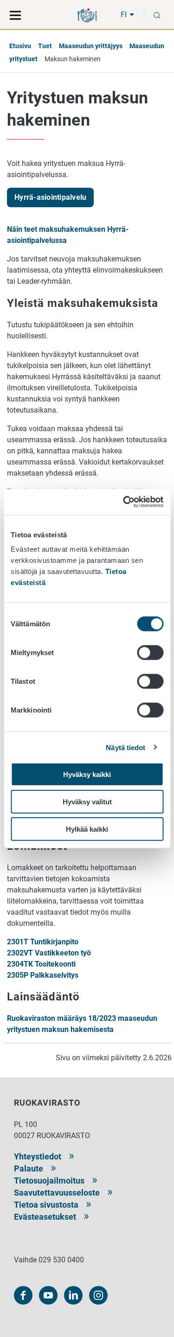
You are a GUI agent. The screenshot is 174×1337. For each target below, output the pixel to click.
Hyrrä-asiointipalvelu (50, 197)
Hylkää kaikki (87, 829)
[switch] (150, 652)
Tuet (45, 46)
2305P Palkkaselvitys (42, 975)
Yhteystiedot (37, 1156)
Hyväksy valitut (87, 801)
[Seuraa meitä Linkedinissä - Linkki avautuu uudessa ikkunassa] (73, 1295)
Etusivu (20, 46)
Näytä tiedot (125, 747)
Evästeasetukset (45, 1217)
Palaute (28, 1168)
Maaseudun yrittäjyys (90, 46)
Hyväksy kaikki (87, 774)
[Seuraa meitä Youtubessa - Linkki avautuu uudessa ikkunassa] (48, 1295)
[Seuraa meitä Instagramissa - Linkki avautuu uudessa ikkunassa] (98, 1295)
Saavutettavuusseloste (57, 1192)
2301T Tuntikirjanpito (42, 941)
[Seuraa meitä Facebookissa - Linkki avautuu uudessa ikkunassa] (23, 1295)
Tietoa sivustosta (46, 1205)
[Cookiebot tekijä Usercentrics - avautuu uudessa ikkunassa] (123, 502)
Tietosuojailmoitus (49, 1180)
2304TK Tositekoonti (41, 964)
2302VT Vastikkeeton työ (49, 953)
